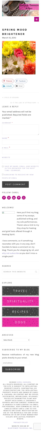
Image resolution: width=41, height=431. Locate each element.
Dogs (20, 322)
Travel (20, 291)
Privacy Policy (21, 422)
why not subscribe (10, 253)
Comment (7, 123)
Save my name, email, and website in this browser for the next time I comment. (22, 168)
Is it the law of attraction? (23, 102)
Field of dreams (12, 97)
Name (4, 138)
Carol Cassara (24, 382)
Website (6, 157)
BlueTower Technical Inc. (20, 428)
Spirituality (20, 301)
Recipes (20, 312)
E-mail (5, 148)
